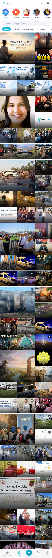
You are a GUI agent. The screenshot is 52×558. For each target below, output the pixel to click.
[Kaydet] (3, 35)
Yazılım (42, 29)
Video (17, 29)
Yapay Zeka (29, 29)
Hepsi (7, 29)
